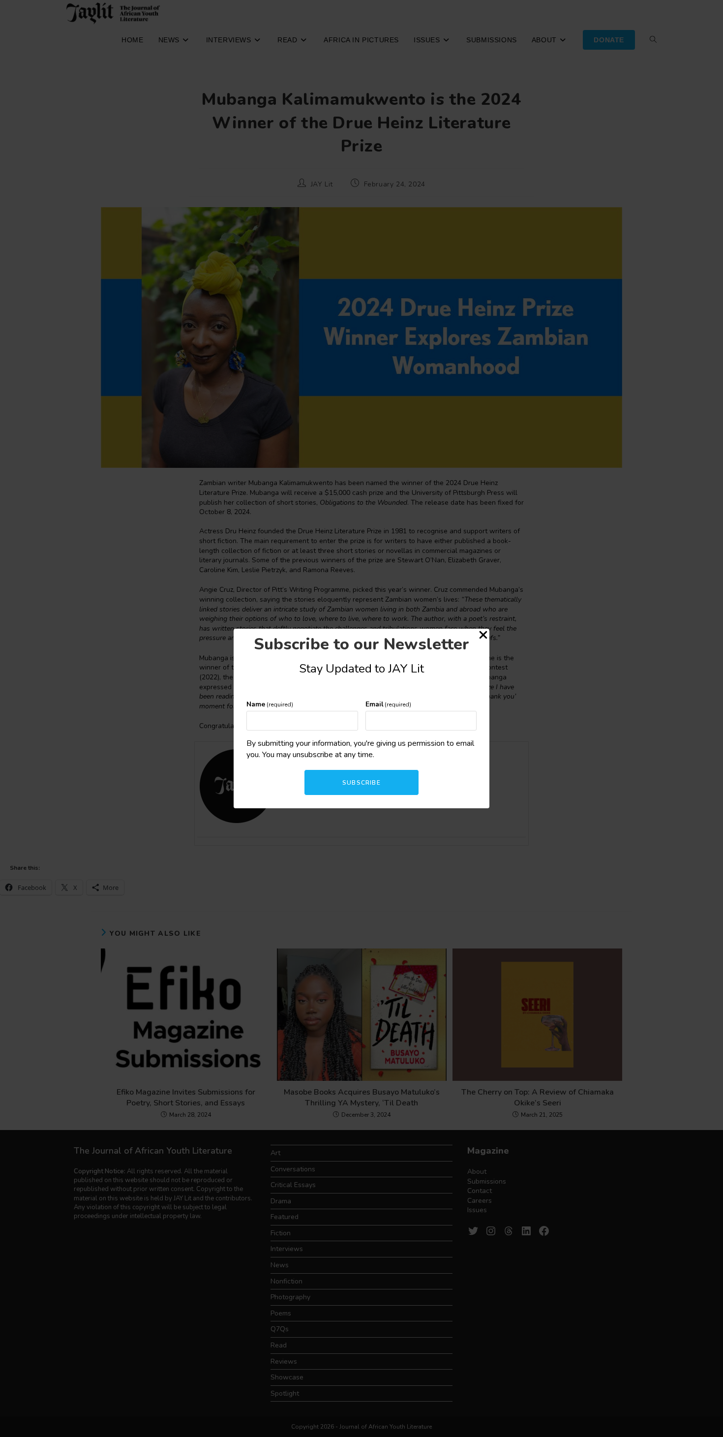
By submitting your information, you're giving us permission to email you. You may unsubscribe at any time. (360, 749)
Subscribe (361, 783)
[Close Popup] (483, 636)
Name (269, 704)
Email (388, 704)
